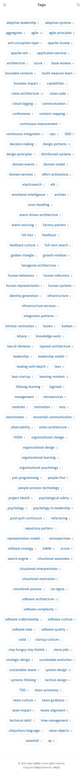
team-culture (24, 700)
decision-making (23, 144)
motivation (43, 407)
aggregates (15, 33)
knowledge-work (49, 336)
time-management (56, 720)
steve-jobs (63, 649)
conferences (22, 113)
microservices (54, 397)
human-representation (24, 285)
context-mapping (53, 113)
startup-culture (48, 639)
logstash (56, 386)
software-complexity (40, 609)
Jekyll (56, 767)
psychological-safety (55, 498)
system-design (58, 670)
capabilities (57, 83)
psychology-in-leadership (53, 508)
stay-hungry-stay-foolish (28, 649)
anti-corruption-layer (25, 43)
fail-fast (29, 235)
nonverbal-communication (54, 417)
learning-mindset (54, 376)
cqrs (53, 134)
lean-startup (22, 376)
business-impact (27, 83)
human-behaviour (22, 275)
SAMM (48, 548)
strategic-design (19, 659)
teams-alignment (54, 710)
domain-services (22, 174)
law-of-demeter (20, 346)
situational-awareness (55, 558)
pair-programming (27, 477)
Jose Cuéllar (33, 763)
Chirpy (37, 767)
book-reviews (62, 63)
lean (59, 366)
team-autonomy (48, 690)
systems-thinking (25, 680)
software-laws (23, 629)
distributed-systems (57, 154)
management (26, 397)
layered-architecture (56, 346)
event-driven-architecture (40, 215)
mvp (63, 407)
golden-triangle (24, 255)
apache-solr (21, 53)
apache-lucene (60, 43)
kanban (68, 326)
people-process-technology (40, 488)
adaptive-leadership (22, 22)
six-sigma (59, 589)
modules (20, 407)
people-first (58, 477)
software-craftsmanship (23, 619)
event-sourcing (24, 225)
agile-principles (62, 33)
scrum (67, 548)
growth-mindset (56, 255)
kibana (23, 336)
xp (51, 740)
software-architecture (40, 599)
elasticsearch (33, 184)
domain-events (24, 164)
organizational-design (40, 447)
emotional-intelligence (30, 194)
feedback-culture (23, 245)
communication (55, 103)
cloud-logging (24, 103)
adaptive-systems (59, 22)
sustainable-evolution (56, 659)
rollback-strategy (22, 548)
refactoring (60, 518)
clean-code (59, 93)
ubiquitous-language (26, 730)
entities (62, 194)
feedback (50, 235)
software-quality (54, 629)
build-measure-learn (58, 73)
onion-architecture (54, 427)
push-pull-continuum (27, 518)
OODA (19, 437)
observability (22, 427)
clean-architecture (27, 93)
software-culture (61, 619)
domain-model (56, 164)
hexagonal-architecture (40, 265)
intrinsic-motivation (21, 326)
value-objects (60, 730)
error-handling (40, 204)
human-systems (61, 285)
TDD (23, 690)
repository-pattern (40, 528)
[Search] (78, 5)
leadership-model (52, 356)
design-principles (20, 154)
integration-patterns (40, 316)
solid (24, 639)
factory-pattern (56, 225)
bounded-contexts (20, 73)
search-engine (19, 558)
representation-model (25, 538)
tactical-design (57, 680)
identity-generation (25, 295)
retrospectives (61, 538)
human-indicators (58, 275)
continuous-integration (24, 134)
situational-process (28, 589)
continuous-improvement (40, 124)
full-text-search (58, 245)
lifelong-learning (29, 386)
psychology (17, 508)
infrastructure (59, 295)
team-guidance (54, 700)
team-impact (23, 710)
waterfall (34, 740)
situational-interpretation (40, 568)
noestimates (16, 417)
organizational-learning (40, 457)
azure (39, 63)
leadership (22, 356)
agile (37, 33)
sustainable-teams (24, 670)
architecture (17, 63)
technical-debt (21, 720)
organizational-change (49, 437)
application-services (53, 53)
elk (54, 184)
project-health (20, 498)
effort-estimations (56, 174)
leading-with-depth (32, 366)
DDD (69, 134)
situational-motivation (40, 579)
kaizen (49, 326)
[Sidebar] (4, 5)
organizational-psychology (40, 467)
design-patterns (57, 144)
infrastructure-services (40, 306)
